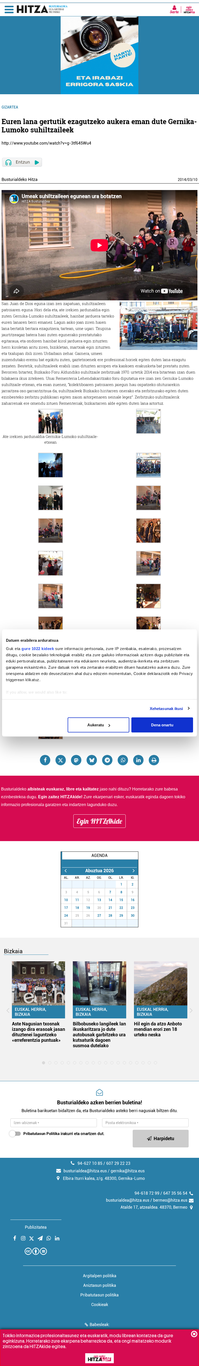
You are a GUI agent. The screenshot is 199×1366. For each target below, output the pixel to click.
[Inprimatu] (154, 760)
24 (66, 915)
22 (121, 908)
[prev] (65, 870)
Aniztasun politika (99, 1285)
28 (80, 884)
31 (113, 884)
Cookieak (99, 1304)
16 (132, 900)
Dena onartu (162, 725)
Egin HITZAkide (99, 821)
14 (110, 900)
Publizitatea (36, 1227)
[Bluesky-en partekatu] (92, 760)
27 (69, 884)
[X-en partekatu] (60, 760)
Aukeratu (95, 725)
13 (99, 900)
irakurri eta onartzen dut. (63, 1133)
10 (195, 180)
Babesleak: (100, 1324)
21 (110, 908)
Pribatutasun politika (99, 1295)
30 (102, 884)
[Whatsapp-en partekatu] (123, 760)
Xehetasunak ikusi (166, 708)
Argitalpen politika (99, 1275)
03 (190, 180)
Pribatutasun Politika (41, 1133)
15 (121, 900)
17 (66, 908)
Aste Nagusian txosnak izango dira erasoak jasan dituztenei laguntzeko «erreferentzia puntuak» (38, 1032)
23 (132, 908)
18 (77, 908)
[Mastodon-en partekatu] (76, 760)
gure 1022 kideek (38, 648)
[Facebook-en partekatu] (45, 760)
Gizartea (10, 107)
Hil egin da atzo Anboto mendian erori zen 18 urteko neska (158, 1029)
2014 (182, 180)
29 (91, 884)
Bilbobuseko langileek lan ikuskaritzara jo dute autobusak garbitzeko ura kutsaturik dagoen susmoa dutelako (99, 1034)
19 (88, 908)
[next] (133, 870)
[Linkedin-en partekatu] (138, 760)
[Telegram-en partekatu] (107, 760)
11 (77, 900)
